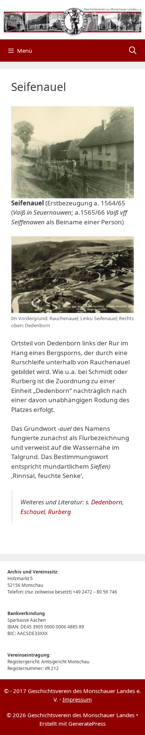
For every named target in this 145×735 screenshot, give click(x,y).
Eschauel (32, 511)
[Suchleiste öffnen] (132, 50)
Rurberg (59, 511)
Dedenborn (106, 502)
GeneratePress (87, 723)
